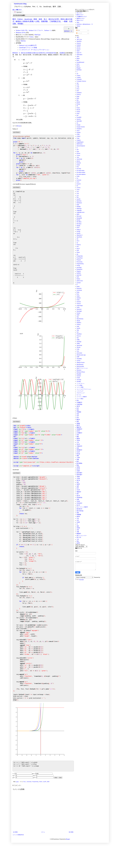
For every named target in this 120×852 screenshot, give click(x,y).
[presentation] (27, 63)
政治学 (78, 469)
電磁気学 (79, 491)
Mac (78, 197)
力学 (78, 539)
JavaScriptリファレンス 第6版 (28, 47)
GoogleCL (79, 128)
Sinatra (78, 313)
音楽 (78, 414)
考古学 (78, 444)
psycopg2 (79, 267)
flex (77, 115)
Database (79, 92)
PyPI (78, 277)
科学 (78, 417)
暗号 (78, 400)
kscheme (79, 180)
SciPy (78, 307)
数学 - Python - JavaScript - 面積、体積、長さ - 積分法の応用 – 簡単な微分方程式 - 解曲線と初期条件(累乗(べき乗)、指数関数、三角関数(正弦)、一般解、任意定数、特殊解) (43, 21)
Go (77, 123)
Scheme (79, 301)
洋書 (78, 531)
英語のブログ (80, 20)
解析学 (78, 419)
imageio (79, 140)
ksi (77, 185)
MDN (78, 214)
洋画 (78, 529)
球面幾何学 (79, 429)
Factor (78, 108)
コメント (79, 33)
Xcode (78, 377)
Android (79, 45)
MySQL (78, 225)
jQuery (78, 161)
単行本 (78, 480)
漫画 (78, 526)
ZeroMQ (79, 381)
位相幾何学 (79, 402)
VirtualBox (79, 358)
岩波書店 (62, 53)
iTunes (78, 155)
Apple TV (79, 52)
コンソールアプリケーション (84, 389)
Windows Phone (81, 372)
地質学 (78, 484)
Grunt (78, 130)
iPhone (78, 153)
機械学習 (79, 427)
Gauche (79, 119)
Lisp (78, 193)
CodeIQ (79, 77)
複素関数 (79, 514)
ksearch (79, 184)
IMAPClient (79, 144)
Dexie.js (79, 94)
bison (78, 64)
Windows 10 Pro (21, 32)
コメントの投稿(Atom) (18, 834)
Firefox (31, 37)
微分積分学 (79, 509)
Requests (79, 288)
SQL (78, 317)
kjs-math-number (81, 172)
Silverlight (79, 311)
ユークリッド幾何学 (82, 396)
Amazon (79, 43)
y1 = (14, 777)
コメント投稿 (80, 387)
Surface (79, 324)
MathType (37, 34)
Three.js (79, 336)
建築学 (78, 438)
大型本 (78, 478)
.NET (78, 37)
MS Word (79, 223)
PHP (78, 250)
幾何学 (78, 425)
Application (79, 54)
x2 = (34, 775)
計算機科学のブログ (82, 16)
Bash (78, 60)
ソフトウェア (80, 391)
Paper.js (79, 244)
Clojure (78, 75)
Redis (78, 286)
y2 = (34, 777)
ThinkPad (79, 334)
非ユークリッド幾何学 (82, 507)
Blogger (79, 68)
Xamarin (79, 376)
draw (56, 777)
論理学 (78, 543)
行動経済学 (79, 446)
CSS (78, 85)
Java (78, 157)
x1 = (14, 775)
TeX (78, 332)
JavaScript (29, 781)
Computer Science (81, 81)
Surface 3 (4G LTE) (21, 30)
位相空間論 (79, 404)
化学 (78, 415)
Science (79, 303)
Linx (78, 191)
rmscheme (79, 290)
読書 (78, 499)
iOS (77, 149)
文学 (78, 520)
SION (78, 315)
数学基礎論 (79, 463)
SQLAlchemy (80, 318)
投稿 (78, 30)
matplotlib (79, 210)
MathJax (23, 41)
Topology (79, 341)
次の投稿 (15, 832)
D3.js (24, 781)
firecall (78, 109)
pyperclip (79, 275)
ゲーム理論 (79, 385)
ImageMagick (80, 142)
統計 (78, 493)
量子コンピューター (82, 535)
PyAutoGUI (79, 269)
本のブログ (79, 13)
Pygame (79, 271)
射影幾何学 (79, 450)
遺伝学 (78, 406)
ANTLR (78, 47)
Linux (78, 189)
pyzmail (79, 282)
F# (77, 106)
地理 (78, 486)
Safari (78, 296)
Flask (78, 113)
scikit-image (80, 305)
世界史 (78, 467)
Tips (78, 337)
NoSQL (78, 231)
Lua (78, 195)
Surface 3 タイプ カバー (36, 30)
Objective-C (80, 235)
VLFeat (78, 360)
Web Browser (80, 364)
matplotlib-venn (80, 212)
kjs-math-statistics (81, 174)
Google (78, 125)
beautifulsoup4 (80, 62)
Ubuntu (78, 347)
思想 (78, 448)
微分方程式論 (80, 510)
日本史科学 (79, 503)
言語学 (78, 440)
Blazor (78, 66)
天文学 (78, 490)
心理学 (78, 457)
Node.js (79, 229)
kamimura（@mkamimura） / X (85, 24)
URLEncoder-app (81, 355)
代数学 (78, 476)
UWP (78, 356)
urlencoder (79, 353)
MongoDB (79, 218)
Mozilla (78, 220)
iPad (78, 151)
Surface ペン (48, 30)
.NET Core (79, 39)
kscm (78, 182)
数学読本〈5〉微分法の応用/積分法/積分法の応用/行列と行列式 (31, 53)
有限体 (78, 528)
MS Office (79, 222)
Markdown (79, 202)
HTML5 (78, 136)
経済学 (78, 431)
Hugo (78, 138)
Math (78, 204)
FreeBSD (79, 117)
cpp (77, 83)
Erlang (78, 104)
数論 (78, 465)
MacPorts (79, 201)
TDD (78, 330)
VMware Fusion (81, 362)
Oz (77, 242)
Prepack (79, 260)
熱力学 (78, 505)
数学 (48, 781)
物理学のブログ (80, 18)
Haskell (78, 132)
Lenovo (78, 187)
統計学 (78, 495)
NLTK (78, 227)
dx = (33, 773)
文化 (78, 518)
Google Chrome (81, 127)
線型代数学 (79, 472)
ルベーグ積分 (80, 398)
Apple (78, 50)
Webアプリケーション (82, 368)
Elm (78, 100)
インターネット (80, 383)
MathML (79, 206)
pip (77, 254)
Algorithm (79, 41)
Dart (78, 90)
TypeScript (79, 345)
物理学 (78, 516)
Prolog (78, 265)
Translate (81, 579)
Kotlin (78, 176)
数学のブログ (80, 14)
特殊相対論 (79, 497)
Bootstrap (79, 69)
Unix (78, 351)
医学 (78, 408)
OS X (78, 241)
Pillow (78, 252)
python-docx (80, 280)
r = (14, 773)
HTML (78, 134)
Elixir (78, 98)
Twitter (78, 343)
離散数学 (79, 533)
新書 (78, 459)
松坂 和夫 (53, 53)
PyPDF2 (79, 273)
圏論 (78, 436)
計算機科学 (79, 433)
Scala (78, 299)
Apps (78, 22)
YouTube (79, 379)
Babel (78, 58)
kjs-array (79, 168)
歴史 (78, 541)
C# (77, 73)
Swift (78, 326)
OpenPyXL (79, 237)
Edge (78, 96)
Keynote (79, 163)
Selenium (79, 309)
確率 (78, 421)
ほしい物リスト (17, 9)
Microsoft (79, 216)
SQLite (78, 320)
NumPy (78, 233)
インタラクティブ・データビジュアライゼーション (34, 49)
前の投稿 (71, 832)
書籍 (78, 455)
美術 (78, 512)
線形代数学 (79, 474)
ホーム (43, 832)
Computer (79, 79)
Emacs (19, 126)
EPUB (78, 102)
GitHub (78, 26)
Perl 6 (78, 248)
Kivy (78, 166)
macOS (78, 199)
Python (41, 781)
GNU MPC (79, 121)
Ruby (78, 292)
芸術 (78, 434)
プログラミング (80, 393)
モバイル (79, 395)
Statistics (79, 322)
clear (60, 777)
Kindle (78, 165)
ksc (77, 178)
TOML (78, 339)
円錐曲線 (79, 412)
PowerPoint (79, 258)
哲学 (78, 488)
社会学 (78, 452)
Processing (79, 261)
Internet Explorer (81, 146)
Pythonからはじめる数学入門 (27, 45)
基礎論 (78, 423)
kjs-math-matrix (80, 170)
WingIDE (79, 374)
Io (77, 147)
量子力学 (79, 537)
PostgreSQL (80, 256)
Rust (78, 294)
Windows (79, 370)
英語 (78, 410)
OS (77, 239)
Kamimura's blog (20, 4)
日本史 (78, 501)
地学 (78, 482)
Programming (35, 781)
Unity (78, 349)
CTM (78, 87)
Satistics (79, 298)
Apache (79, 49)
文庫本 (78, 522)
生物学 (78, 470)
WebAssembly (80, 366)
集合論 (78, 453)
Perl (78, 246)
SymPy (45, 781)
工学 (78, 442)
